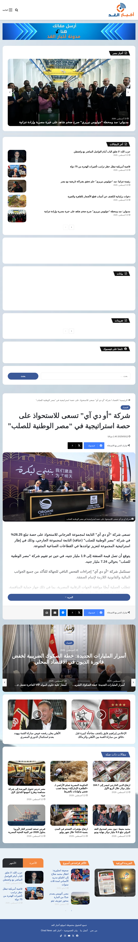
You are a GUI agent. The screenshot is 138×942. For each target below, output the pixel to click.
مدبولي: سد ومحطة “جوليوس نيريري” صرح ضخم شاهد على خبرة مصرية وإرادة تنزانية (87, 211)
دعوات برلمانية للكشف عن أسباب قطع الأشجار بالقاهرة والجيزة (99, 196)
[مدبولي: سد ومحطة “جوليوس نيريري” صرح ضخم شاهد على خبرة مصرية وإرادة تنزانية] (17, 216)
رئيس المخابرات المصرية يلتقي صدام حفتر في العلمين (94, 122)
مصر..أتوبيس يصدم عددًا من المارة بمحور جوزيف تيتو (58, 897)
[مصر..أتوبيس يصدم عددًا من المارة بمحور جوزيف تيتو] (80, 898)
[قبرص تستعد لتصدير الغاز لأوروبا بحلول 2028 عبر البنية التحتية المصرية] (26, 815)
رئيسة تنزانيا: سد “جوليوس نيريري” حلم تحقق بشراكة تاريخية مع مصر (95, 181)
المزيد (69, 597)
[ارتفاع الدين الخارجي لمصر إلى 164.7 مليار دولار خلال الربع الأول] (111, 771)
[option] (69, 658)
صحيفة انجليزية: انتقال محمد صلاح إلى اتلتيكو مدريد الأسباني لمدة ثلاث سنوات (59, 877)
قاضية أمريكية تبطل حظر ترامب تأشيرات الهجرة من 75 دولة (100, 166)
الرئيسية (124, 400)
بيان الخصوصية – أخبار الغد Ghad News (59, 930)
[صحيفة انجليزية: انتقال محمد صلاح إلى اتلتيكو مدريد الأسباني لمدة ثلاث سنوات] (80, 875)
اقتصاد (115, 400)
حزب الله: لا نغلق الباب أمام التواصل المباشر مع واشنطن (102, 151)
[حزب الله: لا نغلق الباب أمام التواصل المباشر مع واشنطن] (17, 156)
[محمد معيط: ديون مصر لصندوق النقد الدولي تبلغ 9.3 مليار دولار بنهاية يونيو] (111, 815)
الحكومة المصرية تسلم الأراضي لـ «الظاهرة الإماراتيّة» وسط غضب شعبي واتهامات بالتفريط (71, 788)
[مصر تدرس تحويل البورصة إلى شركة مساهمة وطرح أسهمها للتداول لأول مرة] (26, 773)
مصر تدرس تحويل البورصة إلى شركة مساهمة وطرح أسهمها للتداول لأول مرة (26, 792)
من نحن (93, 930)
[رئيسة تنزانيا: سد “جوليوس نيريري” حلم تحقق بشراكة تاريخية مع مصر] (17, 186)
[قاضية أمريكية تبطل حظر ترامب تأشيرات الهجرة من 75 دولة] (17, 171)
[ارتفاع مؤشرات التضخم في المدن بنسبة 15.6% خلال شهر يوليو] (69, 815)
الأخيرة (33, 863)
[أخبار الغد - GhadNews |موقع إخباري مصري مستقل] (121, 9)
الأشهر (12, 863)
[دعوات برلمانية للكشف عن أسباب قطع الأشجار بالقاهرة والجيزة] (17, 201)
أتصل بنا (84, 930)
